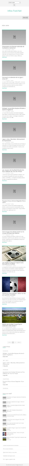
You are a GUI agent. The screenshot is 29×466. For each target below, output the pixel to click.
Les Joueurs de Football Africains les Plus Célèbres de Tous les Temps (13, 170)
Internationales (5, 360)
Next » (19, 342)
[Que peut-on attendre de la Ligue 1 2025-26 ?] (14, 68)
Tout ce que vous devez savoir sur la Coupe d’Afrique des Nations (13, 232)
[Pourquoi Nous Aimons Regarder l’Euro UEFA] (14, 192)
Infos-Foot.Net (15, 11)
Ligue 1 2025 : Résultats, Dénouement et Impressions (13, 139)
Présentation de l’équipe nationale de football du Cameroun (13, 47)
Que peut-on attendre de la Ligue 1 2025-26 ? (12, 78)
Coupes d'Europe (6, 369)
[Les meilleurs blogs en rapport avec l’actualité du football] (14, 253)
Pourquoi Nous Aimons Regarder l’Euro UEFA (14, 201)
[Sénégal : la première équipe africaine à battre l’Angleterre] (14, 99)
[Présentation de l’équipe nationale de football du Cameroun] (14, 37)
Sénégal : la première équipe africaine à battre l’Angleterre (13, 109)
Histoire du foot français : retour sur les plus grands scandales (14, 294)
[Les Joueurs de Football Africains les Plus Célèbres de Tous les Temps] (14, 161)
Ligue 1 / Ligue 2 (5, 351)
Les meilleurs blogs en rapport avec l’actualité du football (13, 263)
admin (13, 49)
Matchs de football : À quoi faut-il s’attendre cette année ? (12, 325)
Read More (4, 57)
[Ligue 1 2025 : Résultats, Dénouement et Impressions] (14, 130)
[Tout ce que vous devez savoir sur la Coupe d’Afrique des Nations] (14, 222)
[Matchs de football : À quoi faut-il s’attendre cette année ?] (14, 315)
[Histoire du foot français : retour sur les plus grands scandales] (14, 284)
